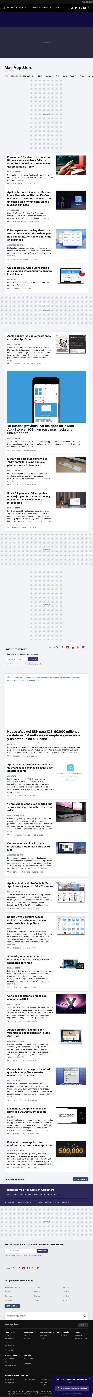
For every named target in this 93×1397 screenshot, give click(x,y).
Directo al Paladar (63, 1335)
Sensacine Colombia (43, 1383)
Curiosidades (13, 210)
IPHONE (10, 8)
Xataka (7, 1335)
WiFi (57, 76)
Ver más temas (12, 1306)
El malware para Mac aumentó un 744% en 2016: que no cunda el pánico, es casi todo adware (27, 462)
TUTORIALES (21, 8)
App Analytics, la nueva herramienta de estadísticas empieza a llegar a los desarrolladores (30, 767)
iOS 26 (65, 1300)
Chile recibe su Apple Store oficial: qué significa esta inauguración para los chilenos (29, 271)
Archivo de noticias (16, 1179)
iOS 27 (40, 76)
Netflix (64, 76)
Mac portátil (67, 1287)
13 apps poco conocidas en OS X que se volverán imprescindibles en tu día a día (30, 807)
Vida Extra (26, 1339)
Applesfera (9, 1342)
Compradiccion (10, 1365)
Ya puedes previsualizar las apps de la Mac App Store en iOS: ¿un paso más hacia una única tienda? (40, 429)
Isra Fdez (16, 289)
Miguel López (18, 756)
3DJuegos (26, 1335)
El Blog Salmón (28, 1359)
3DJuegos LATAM (29, 1379)
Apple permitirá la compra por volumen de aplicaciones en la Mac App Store (28, 1032)
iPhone (82, 76)
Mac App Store (13, 172)
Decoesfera (9, 1362)
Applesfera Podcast (25, 1202)
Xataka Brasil (9, 1382)
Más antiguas (80, 1179)
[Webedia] (87, 1)
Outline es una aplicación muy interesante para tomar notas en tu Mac (28, 846)
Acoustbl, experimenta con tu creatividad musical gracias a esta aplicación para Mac (28, 959)
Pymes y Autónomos (27, 1363)
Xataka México (10, 1379)
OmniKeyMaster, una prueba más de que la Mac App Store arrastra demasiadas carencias (29, 1072)
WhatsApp (65, 1202)
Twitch (72, 7)
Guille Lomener (19, 184)
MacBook (8, 1300)
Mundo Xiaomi (10, 1350)
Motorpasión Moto (81, 1339)
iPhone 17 (37, 1300)
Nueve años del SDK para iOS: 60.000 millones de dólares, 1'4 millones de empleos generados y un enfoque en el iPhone (43, 735)
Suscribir (33, 659)
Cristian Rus (18, 450)
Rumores (47, 1202)
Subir (81, 1325)
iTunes (10, 1117)
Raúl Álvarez (18, 795)
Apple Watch (67, 1292)
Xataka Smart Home (9, 1346)
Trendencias (9, 1359)
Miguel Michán (19, 908)
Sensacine (43, 1335)
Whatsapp (49, 76)
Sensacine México (46, 1379)
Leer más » (18, 180)
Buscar (85, 1316)
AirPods (8, 1292)
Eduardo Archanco (21, 364)
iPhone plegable (28, 76)
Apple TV (73, 76)
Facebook (62, 647)
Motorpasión (79, 1335)
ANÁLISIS (59, 8)
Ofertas (56, 1202)
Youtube (84, 7)
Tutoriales (38, 1202)
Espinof (42, 1339)
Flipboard (76, 7)
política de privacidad (35, 664)
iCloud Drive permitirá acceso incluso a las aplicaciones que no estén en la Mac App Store (27, 920)
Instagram (80, 7)
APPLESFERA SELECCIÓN (38, 8)
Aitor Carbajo (19, 987)
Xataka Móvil (9, 1339)
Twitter (89, 7)
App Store (11, 279)
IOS (51, 8)
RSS (78, 647)
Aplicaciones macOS (16, 245)
